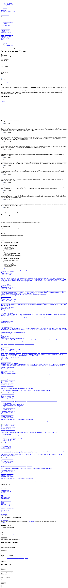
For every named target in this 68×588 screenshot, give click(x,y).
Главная (5, 43)
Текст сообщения (4, 576)
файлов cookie (32, 521)
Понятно (3, 522)
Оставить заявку (4, 81)
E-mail (2, 532)
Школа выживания (7, 3)
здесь (21, 228)
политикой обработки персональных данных (17, 534)
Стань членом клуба (5, 29)
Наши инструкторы (5, 30)
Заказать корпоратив (5, 25)
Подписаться (3, 538)
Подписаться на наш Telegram (7, 508)
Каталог (5, 6)
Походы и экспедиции (8, 4)
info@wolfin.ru (4, 10)
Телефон (2, 570)
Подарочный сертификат (6, 36)
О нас (2, 26)
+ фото (3, 101)
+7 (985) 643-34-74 (5, 11)
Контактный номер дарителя (7, 552)
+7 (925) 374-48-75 (13, 11)
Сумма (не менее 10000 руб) (7, 555)
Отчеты (5, 8)
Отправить (3, 561)
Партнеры (3, 506)
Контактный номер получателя (8, 547)
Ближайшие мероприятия (6, 378)
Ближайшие (6, 5)
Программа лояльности (6, 32)
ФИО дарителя (4, 550)
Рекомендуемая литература (7, 35)
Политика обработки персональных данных (11, 518)
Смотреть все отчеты (9, 268)
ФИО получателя (4, 545)
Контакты (3, 31)
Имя (1, 568)
